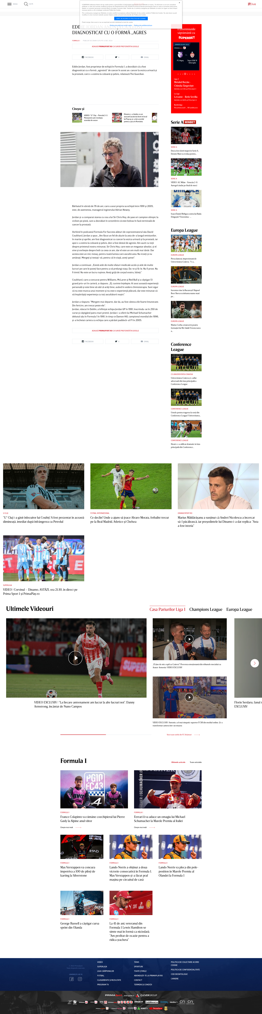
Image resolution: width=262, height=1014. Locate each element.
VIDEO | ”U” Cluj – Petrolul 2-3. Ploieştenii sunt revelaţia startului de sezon (96, 117)
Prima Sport (113, 995)
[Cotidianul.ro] (152, 1002)
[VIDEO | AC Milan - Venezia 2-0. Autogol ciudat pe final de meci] (186, 167)
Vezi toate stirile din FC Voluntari (179, 734)
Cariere (174, 978)
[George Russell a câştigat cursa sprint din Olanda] (81, 903)
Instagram (80, 979)
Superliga (7, 585)
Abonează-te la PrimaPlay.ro (148, 975)
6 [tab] (190, 74)
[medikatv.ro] (174, 1002)
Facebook (71, 979)
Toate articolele (196, 762)
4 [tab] (185, 74)
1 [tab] (178, 74)
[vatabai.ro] (166, 1008)
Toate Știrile (140, 971)
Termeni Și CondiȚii (143, 984)
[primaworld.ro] (132, 1008)
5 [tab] (187, 74)
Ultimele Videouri (29, 608)
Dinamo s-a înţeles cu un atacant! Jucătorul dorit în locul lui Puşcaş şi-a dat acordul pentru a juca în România (135, 118)
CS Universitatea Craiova (182, 374)
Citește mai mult (66, 827)
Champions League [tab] (205, 609)
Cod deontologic (179, 974)
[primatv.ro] (70, 1002)
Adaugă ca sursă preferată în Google (115, 46)
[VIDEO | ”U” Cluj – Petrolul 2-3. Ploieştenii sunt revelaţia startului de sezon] (77, 118)
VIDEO (100, 962)
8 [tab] (194, 74)
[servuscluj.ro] (156, 1008)
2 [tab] (180, 74)
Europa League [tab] (239, 609)
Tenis (136, 962)
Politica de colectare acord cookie (121, 25)
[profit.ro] (138, 1002)
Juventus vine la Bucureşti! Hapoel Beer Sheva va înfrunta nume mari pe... (185, 293)
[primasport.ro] (120, 1002)
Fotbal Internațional (99, 513)
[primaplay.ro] (103, 1002)
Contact (138, 980)
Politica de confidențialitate (185, 969)
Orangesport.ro (185, 513)
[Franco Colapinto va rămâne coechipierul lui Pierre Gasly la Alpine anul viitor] (94, 789)
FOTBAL (100, 975)
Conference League (179, 409)
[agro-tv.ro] (142, 1008)
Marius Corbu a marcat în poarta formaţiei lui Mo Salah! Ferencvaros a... (186, 328)
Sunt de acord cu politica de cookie (131, 18)
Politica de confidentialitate (143, 25)
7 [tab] (192, 74)
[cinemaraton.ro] (182, 1002)
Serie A (174, 147)
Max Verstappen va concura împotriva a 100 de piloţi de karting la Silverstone (77, 871)
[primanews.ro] (94, 1002)
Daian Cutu (96, 41)
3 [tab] (183, 74)
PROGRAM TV (103, 984)
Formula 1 (76, 41)
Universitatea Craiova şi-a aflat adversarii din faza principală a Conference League (183, 381)
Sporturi (138, 966)
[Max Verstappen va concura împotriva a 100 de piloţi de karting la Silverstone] (81, 847)
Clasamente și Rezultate (109, 980)
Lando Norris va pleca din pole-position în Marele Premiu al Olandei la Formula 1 (178, 871)
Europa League (177, 255)
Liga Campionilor (105, 971)
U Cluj (5, 513)
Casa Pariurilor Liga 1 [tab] (167, 609)
